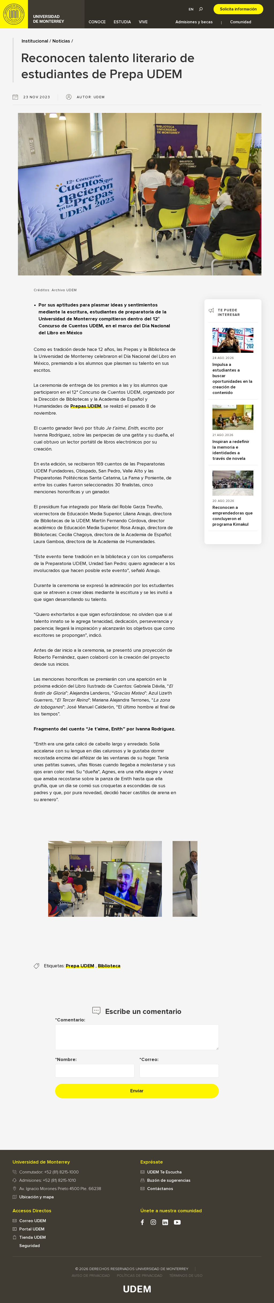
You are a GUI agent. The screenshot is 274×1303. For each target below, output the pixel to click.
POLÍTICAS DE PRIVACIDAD (139, 1276)
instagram (153, 1222)
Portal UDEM (31, 1229)
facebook (142, 1222)
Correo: (149, 1059)
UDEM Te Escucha (164, 1172)
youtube (177, 1222)
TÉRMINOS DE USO (186, 1276)
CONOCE (97, 22)
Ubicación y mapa (36, 1197)
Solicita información (238, 9)
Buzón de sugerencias (169, 1180)
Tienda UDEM (32, 1237)
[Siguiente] (185, 878)
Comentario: (71, 1020)
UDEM (42, 14)
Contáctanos (160, 1189)
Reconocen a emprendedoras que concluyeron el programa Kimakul (232, 515)
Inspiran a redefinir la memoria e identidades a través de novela (230, 450)
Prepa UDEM (80, 966)
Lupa (201, 9)
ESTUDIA (122, 22)
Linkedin (165, 1222)
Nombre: (67, 1059)
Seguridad (29, 1246)
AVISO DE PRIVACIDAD (91, 1276)
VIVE (143, 22)
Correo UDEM (32, 1221)
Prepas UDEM (85, 406)
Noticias (61, 41)
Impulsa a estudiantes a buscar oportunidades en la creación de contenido (232, 378)
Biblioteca (109, 966)
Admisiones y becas (194, 22)
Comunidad (240, 22)
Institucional (35, 41)
